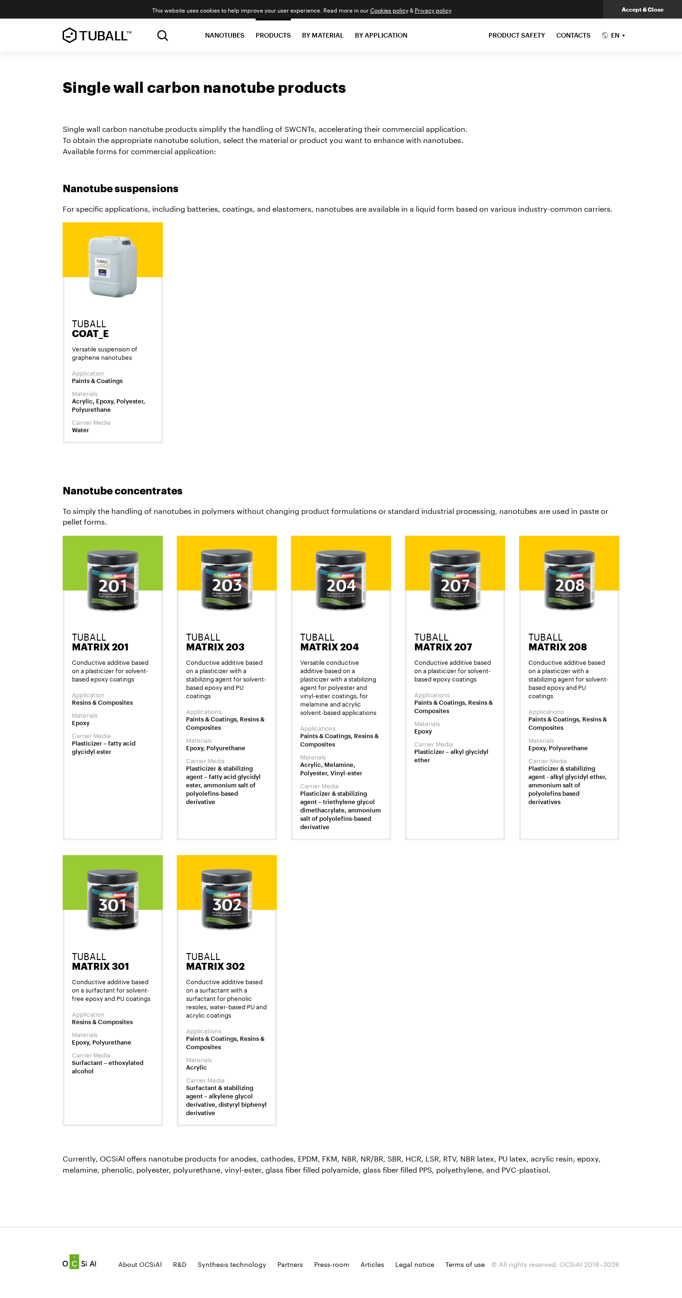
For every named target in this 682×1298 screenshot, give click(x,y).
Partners (290, 1264)
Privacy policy (433, 9)
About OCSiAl (140, 1264)
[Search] (162, 35)
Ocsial (79, 1261)
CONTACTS (573, 35)
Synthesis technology (232, 1264)
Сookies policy (389, 9)
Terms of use (465, 1264)
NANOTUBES (224, 35)
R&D (180, 1264)
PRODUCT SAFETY (517, 35)
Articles (372, 1264)
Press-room (331, 1264)
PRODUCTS (273, 35)
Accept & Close (642, 9)
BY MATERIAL (323, 35)
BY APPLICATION (381, 35)
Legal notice (414, 1264)
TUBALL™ (97, 35)
